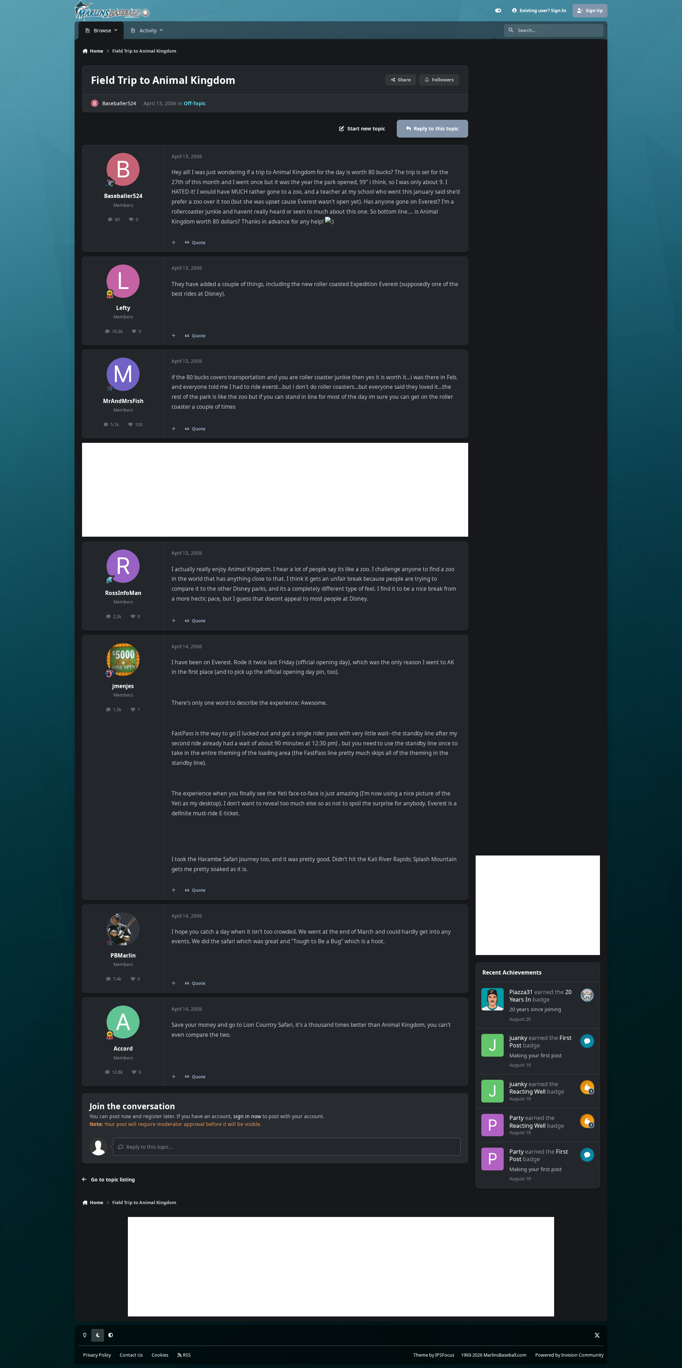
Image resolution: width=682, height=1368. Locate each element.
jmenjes (123, 686)
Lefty (123, 308)
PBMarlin (123, 955)
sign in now (247, 1116)
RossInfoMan (123, 593)
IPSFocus (444, 1355)
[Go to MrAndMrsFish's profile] (123, 374)
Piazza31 (521, 992)
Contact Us (131, 1355)
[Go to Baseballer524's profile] (94, 103)
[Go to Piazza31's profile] (492, 999)
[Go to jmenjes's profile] (123, 659)
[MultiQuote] (173, 242)
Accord (123, 1048)
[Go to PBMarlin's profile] (123, 929)
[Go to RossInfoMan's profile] (123, 566)
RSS (186, 1355)
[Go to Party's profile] (492, 1125)
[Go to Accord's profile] (123, 1022)
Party (516, 1118)
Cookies (160, 1355)
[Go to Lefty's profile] (123, 281)
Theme (420, 1355)
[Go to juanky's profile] (492, 1045)
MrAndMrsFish (123, 401)
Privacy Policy (97, 1355)
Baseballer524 (119, 103)
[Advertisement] (275, 490)
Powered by (569, 1355)
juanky (518, 1038)
